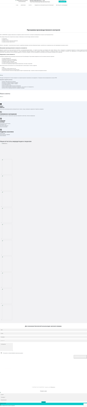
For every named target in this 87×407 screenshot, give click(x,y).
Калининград (37, 1)
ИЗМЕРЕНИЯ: (2, 8)
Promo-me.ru (53, 387)
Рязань (33, 1)
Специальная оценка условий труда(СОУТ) (9, 19)
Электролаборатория (5, 13)
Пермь (41, 1)
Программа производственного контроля (9, 18)
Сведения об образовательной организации (44, 5)
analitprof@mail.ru (62, 0)
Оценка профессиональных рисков (8, 21)
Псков (44, 0)
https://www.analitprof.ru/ (8, 368)
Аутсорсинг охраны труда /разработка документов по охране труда (13, 20)
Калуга (48, 1)
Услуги (30, 5)
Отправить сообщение (80, 356)
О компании (3, 372)
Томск (31, 1)
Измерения (23, 5)
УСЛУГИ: (1, 17)
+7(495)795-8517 (62, 1)
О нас (17, 5)
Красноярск (45, 1)
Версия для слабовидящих (61, 5)
